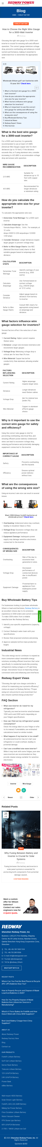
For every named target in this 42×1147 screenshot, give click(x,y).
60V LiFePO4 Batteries (11, 1125)
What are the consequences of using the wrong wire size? (21, 113)
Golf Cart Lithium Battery (12, 1061)
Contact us (6, 1047)
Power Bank (6, 1082)
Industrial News (11, 120)
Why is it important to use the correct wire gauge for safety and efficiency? (20, 108)
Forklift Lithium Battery (11, 1057)
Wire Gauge (27, 784)
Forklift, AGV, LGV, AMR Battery (14, 1104)
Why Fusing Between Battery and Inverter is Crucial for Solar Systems (21, 856)
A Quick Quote (10, 913)
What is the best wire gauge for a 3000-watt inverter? (21, 92)
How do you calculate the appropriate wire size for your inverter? (20, 97)
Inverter (13, 784)
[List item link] (21, 949)
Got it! (33, 5)
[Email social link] (18, 790)
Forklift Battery (24, 15)
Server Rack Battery (10, 1065)
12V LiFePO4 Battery (10, 1073)
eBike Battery (7, 1086)
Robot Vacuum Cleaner (11, 1116)
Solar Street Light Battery (12, 1100)
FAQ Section (10, 126)
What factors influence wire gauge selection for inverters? (18, 103)
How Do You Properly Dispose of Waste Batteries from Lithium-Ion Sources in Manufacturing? (17, 1002)
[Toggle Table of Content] (35, 88)
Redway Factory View (10, 1038)
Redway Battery (31, 608)
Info (21, 848)
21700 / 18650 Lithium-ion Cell (14, 1129)
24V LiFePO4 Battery (10, 1077)
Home (14, 15)
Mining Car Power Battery (12, 1108)
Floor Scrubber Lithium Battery (14, 1112)
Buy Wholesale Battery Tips (16, 118)
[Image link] (12, 926)
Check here (28, 517)
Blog (3, 1042)
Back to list (21, 797)
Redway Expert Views (13, 123)
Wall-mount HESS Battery (12, 1096)
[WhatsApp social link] (24, 790)
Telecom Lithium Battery (11, 1069)
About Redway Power (10, 1034)
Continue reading (21, 879)
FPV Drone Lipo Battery (11, 1120)
